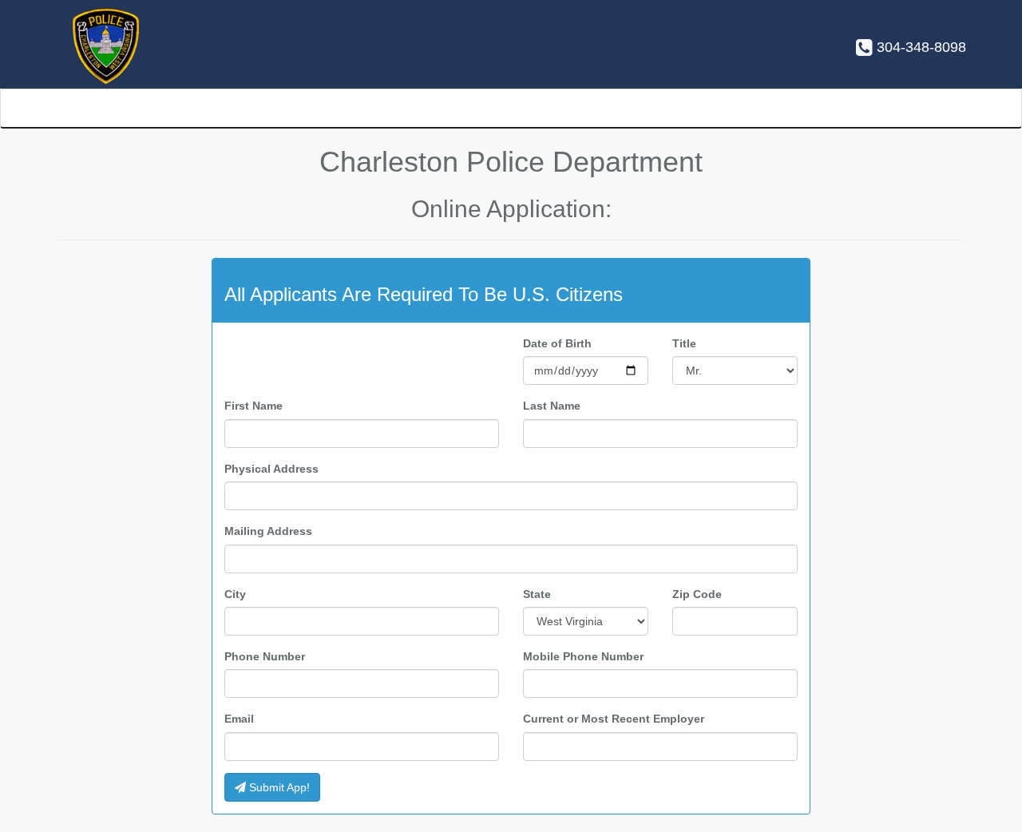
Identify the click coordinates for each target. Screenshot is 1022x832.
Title (684, 343)
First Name (253, 405)
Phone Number (264, 656)
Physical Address (271, 468)
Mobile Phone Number (583, 656)
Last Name (551, 405)
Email (239, 718)
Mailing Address (268, 531)
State (537, 594)
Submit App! (278, 787)
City (235, 594)
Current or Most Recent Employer (613, 718)
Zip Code (697, 594)
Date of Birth (557, 343)
